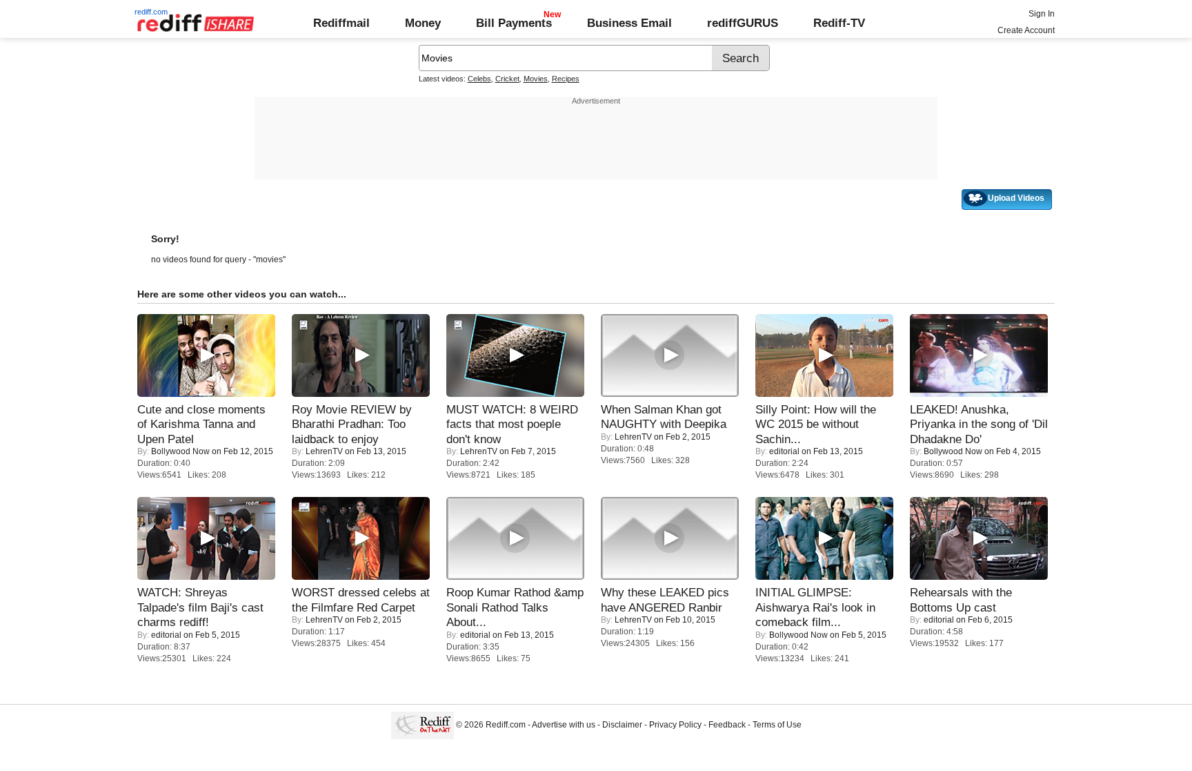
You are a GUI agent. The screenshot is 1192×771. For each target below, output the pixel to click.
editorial (784, 451)
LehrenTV (324, 451)
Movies (536, 79)
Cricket (507, 79)
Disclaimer (622, 725)
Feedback (727, 725)
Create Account (1026, 30)
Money (423, 23)
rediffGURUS (742, 23)
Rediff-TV (839, 23)
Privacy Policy (675, 725)
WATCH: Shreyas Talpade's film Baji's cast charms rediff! (200, 607)
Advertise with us (563, 725)
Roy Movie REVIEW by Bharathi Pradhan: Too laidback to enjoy (352, 424)
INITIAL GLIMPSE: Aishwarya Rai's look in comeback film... (815, 607)
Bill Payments (514, 23)
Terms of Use (777, 725)
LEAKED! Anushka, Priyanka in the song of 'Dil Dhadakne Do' (979, 424)
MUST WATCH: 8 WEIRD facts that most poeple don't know (512, 424)
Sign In (1042, 14)
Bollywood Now (180, 451)
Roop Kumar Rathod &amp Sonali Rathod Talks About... (515, 607)
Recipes (565, 79)
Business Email (629, 23)
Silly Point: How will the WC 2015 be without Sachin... (815, 424)
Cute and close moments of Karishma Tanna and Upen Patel (201, 424)
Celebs (479, 79)
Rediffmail (341, 23)
